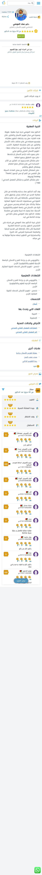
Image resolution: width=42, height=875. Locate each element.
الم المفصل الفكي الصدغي (26, 332)
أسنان (35, 304)
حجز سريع (21, 36)
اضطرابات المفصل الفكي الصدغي (24, 328)
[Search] (21, 3)
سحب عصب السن (30, 357)
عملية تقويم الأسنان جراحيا (26, 353)
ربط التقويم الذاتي (29, 361)
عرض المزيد (21, 580)
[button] (20, 3)
